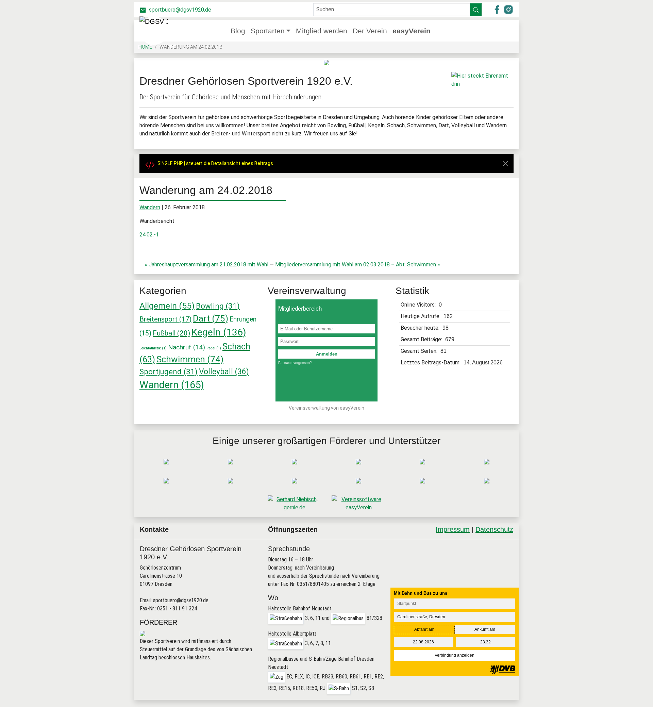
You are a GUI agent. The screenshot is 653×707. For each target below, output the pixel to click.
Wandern (149, 207)
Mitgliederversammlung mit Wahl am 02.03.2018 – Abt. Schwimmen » (357, 264)
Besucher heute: (421, 328)
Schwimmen (189, 359)
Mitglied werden (321, 31)
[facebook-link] (497, 9)
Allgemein (167, 306)
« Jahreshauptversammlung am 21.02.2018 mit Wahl (206, 264)
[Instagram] (488, 557)
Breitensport (165, 319)
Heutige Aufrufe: (421, 316)
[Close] (505, 163)
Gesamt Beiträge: (422, 339)
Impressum (453, 529)
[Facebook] (471, 557)
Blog (238, 31)
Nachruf (186, 347)
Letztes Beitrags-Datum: (431, 362)
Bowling (218, 305)
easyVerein (411, 31)
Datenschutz (494, 529)
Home (145, 47)
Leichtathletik (153, 348)
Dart (210, 318)
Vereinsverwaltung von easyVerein (326, 408)
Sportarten (268, 31)
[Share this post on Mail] (505, 557)
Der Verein (370, 31)
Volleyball (224, 371)
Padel (213, 348)
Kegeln (218, 332)
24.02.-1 (149, 234)
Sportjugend (168, 371)
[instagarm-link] (508, 9)
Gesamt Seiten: (420, 351)
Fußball (171, 333)
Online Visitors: (419, 304)
